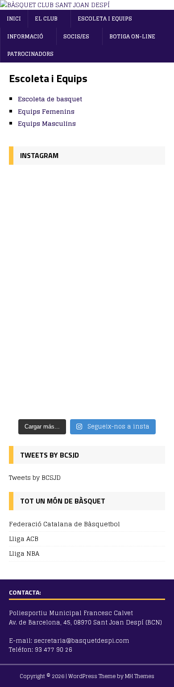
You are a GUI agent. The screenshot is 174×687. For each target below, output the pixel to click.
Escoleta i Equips (105, 18)
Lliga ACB (23, 538)
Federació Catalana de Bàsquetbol (64, 524)
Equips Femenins (46, 111)
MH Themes (139, 676)
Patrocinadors (30, 53)
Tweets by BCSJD (35, 477)
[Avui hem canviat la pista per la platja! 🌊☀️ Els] (87, 234)
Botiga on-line (132, 36)
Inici (14, 18)
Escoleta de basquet (50, 98)
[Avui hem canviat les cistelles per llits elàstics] (87, 351)
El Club (46, 18)
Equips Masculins (47, 123)
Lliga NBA (24, 553)
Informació (25, 36)
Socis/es (76, 36)
